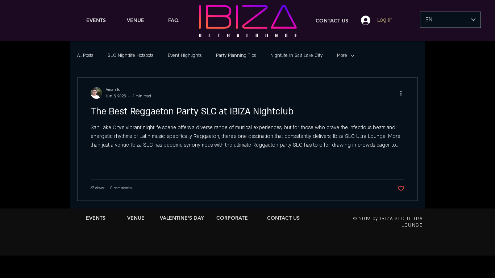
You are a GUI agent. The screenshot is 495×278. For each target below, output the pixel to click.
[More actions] (403, 93)
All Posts (85, 55)
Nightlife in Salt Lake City (296, 55)
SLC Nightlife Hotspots (130, 55)
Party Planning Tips (236, 55)
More (342, 55)
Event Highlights (184, 55)
